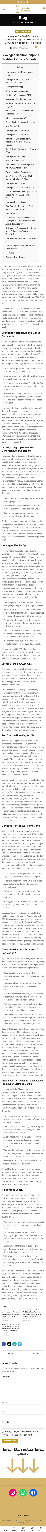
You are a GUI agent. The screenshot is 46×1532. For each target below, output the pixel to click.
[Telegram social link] (27, 2)
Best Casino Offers (13, 126)
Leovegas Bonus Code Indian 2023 (19, 130)
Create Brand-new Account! (17, 91)
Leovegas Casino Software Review (20, 188)
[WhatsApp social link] (24, 2)
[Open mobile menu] (4, 9)
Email (4, 1412)
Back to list (23, 1354)
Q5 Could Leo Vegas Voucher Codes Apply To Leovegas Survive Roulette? (20, 231)
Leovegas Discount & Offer (16, 135)
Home (15, 22)
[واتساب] (23, 1493)
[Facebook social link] (18, 2)
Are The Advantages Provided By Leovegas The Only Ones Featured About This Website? (20, 221)
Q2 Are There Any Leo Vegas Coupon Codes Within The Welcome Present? (21, 195)
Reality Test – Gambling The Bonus (20, 122)
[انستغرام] (13, 1493)
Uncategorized (26, 22)
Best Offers (10, 214)
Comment (6, 1377)
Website (5, 1422)
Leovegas (9, 253)
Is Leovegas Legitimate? (15, 118)
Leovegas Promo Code (15, 156)
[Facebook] (33, 1493)
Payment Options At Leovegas (18, 172)
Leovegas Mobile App (14, 87)
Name (4, 1402)
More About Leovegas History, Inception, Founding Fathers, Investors (18, 142)
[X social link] (21, 2)
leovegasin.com (32, 576)
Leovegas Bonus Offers (15, 183)
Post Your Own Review (15, 257)
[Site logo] (23, 9)
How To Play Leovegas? (15, 160)
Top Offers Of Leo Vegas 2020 (18, 95)
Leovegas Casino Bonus (15, 202)
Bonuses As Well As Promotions (18, 99)
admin (15, 48)
